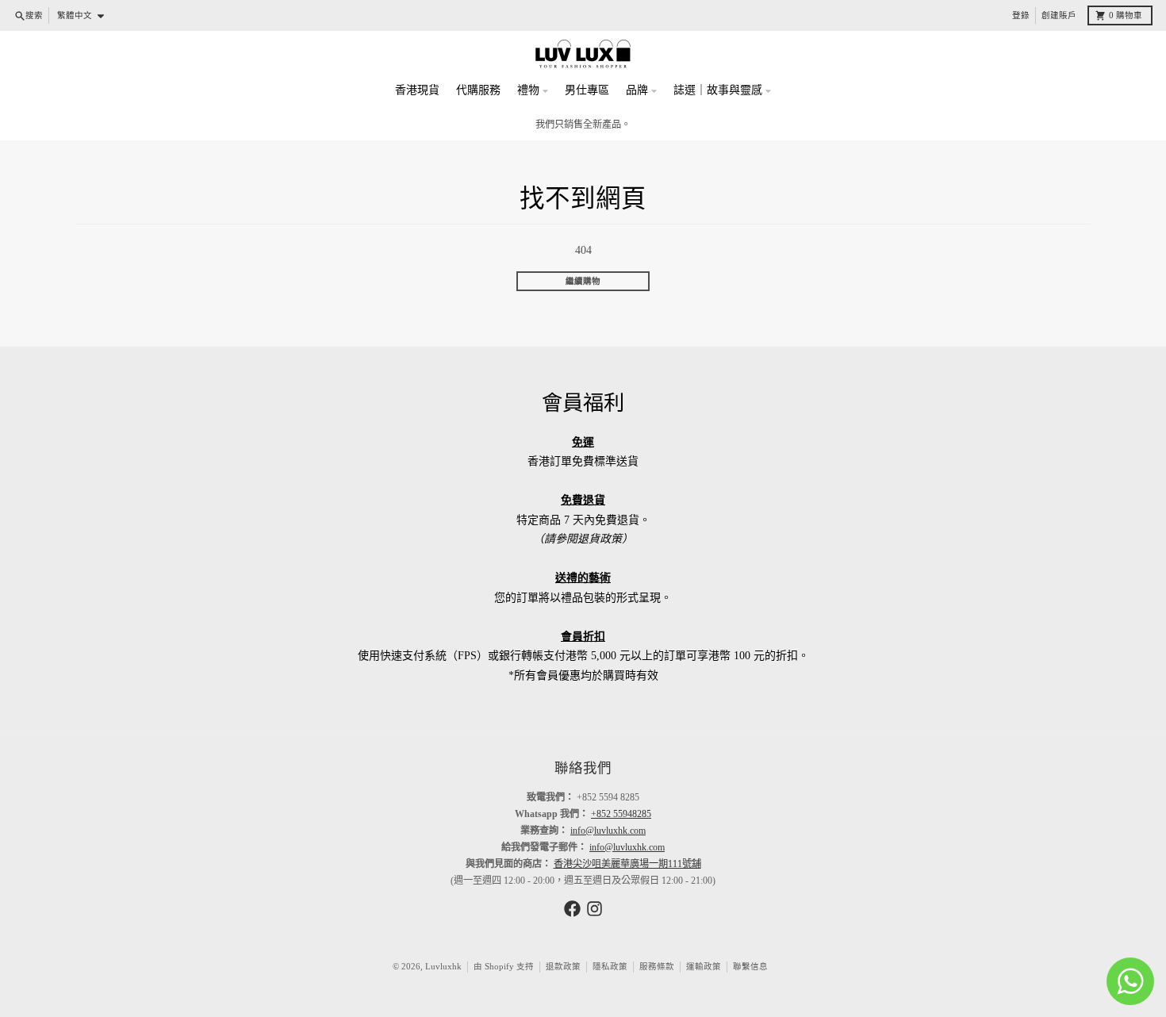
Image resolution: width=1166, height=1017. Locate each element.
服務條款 (656, 966)
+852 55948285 (621, 813)
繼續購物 (583, 281)
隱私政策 (610, 966)
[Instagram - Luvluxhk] (594, 908)
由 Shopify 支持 (504, 966)
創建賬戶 (1058, 15)
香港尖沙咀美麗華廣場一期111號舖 (627, 863)
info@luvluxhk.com (608, 830)
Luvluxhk (443, 966)
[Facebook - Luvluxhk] (572, 908)
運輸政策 (703, 966)
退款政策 (563, 966)
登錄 (1021, 15)
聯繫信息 (750, 966)
